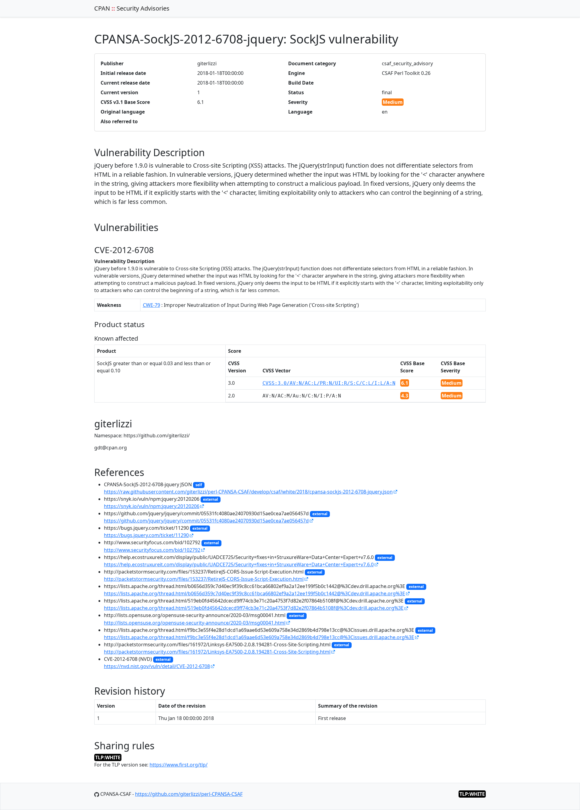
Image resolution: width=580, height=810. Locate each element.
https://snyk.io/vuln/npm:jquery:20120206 (151, 506)
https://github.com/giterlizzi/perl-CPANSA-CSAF (189, 794)
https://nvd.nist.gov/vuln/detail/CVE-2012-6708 (157, 666)
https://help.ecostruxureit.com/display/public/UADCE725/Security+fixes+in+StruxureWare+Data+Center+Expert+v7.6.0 (239, 564)
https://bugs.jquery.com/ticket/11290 (146, 535)
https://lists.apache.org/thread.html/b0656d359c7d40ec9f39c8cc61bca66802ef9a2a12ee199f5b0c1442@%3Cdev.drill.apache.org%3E (254, 593)
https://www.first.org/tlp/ (179, 764)
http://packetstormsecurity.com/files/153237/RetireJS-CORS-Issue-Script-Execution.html (204, 579)
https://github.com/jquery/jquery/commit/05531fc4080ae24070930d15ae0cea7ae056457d (206, 520)
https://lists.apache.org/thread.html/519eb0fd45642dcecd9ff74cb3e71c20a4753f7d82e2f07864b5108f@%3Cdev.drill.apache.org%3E (254, 608)
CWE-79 (151, 305)
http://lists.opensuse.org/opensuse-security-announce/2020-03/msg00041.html (194, 622)
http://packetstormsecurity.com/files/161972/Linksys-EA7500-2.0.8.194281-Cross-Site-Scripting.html (217, 651)
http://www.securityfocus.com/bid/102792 (152, 550)
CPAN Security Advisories (131, 8)
